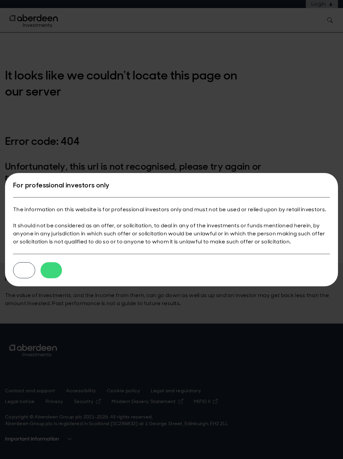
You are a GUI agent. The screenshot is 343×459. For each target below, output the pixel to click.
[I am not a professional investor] (24, 270)
